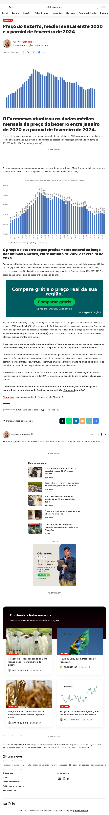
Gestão (48, 534)
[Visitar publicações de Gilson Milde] (61, 667)
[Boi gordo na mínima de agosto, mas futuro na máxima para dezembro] (80, 694)
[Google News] (59, 778)
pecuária (38, 410)
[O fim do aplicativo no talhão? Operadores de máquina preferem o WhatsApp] (35, 528)
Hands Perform (81, 810)
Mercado (8, 20)
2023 (18, 410)
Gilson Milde (70, 667)
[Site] (98, 435)
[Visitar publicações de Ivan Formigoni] (7, 43)
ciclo (30, 410)
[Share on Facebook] (23, 52)
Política (64, 654)
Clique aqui (72, 347)
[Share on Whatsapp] (69, 421)
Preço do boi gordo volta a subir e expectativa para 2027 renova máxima (60, 471)
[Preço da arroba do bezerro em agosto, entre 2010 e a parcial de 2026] (35, 500)
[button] (5, 7)
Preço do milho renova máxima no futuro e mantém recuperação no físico (26, 714)
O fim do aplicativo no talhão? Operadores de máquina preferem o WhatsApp (61, 527)
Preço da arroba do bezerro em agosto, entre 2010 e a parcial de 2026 (60, 499)
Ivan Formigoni (24, 42)
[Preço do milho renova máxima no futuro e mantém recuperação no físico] (29, 694)
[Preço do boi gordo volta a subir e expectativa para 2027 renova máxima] (35, 472)
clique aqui (67, 329)
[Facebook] (101, 435)
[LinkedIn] (105, 435)
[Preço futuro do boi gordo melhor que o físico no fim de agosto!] (35, 515)
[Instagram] (64, 778)
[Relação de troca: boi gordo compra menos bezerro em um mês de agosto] (29, 641)
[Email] (82, 421)
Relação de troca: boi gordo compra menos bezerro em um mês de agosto (27, 661)
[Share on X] (28, 52)
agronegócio (97, 765)
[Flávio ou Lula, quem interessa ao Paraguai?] (80, 641)
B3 (70, 765)
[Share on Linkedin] (76, 421)
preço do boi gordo (42, 765)
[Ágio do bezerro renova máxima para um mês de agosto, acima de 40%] (35, 487)
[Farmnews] (54, 7)
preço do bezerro (51, 410)
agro (25, 410)
